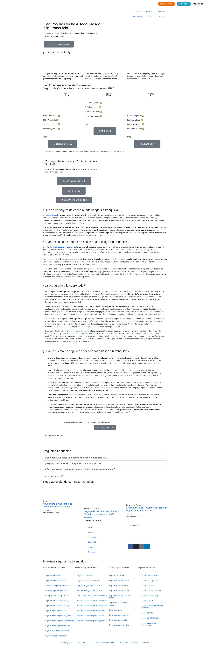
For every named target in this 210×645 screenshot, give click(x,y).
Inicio (139, 11)
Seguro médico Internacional (57, 631)
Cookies (146, 642)
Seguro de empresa (149, 575)
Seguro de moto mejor (118, 620)
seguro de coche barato (79, 331)
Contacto (161, 16)
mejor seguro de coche (62, 247)
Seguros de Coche (116, 575)
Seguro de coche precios (119, 590)
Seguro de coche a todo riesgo (118, 604)
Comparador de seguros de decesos (92, 595)
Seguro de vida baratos (150, 618)
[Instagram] (136, 546)
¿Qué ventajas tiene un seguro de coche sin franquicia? (76, 457)
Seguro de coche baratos (119, 580)
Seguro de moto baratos (119, 615)
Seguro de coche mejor (118, 585)
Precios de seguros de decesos (90, 590)
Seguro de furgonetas (149, 580)
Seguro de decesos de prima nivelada (92, 605)
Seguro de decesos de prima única (91, 610)
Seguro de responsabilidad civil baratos (152, 606)
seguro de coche (52, 215)
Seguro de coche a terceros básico (120, 596)
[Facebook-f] (130, 546)
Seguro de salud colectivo (55, 610)
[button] (105, 457)
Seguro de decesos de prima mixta (91, 600)
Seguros (149, 11)
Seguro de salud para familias (57, 626)
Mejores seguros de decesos (89, 585)
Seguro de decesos (85, 575)
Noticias (150, 16)
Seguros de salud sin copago (57, 600)
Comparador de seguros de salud (59, 595)
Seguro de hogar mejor (150, 595)
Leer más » (47, 510)
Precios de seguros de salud (57, 585)
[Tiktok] (141, 546)
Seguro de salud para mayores (58, 615)
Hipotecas (161, 11)
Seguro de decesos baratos (88, 580)
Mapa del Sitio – (84, 642)
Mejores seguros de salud (56, 590)
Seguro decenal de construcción (148, 624)
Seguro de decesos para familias (90, 615)
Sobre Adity (137, 16)
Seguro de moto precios (119, 625)
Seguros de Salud (52, 575)
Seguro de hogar (147, 585)
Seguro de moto (115, 610)
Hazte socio (184, 4)
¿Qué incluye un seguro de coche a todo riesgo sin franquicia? (80, 469)
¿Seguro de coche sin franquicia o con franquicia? (73, 463)
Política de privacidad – (129, 642)
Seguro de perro (147, 600)
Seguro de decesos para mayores (91, 620)
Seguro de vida (147, 613)
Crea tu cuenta (166, 4)
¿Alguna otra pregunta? (53, 476)
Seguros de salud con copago (57, 605)
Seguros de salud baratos (55, 580)
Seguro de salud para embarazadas (60, 620)
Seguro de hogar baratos (151, 590)
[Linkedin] (147, 546)
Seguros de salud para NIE (56, 636)
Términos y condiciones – (105, 642)
